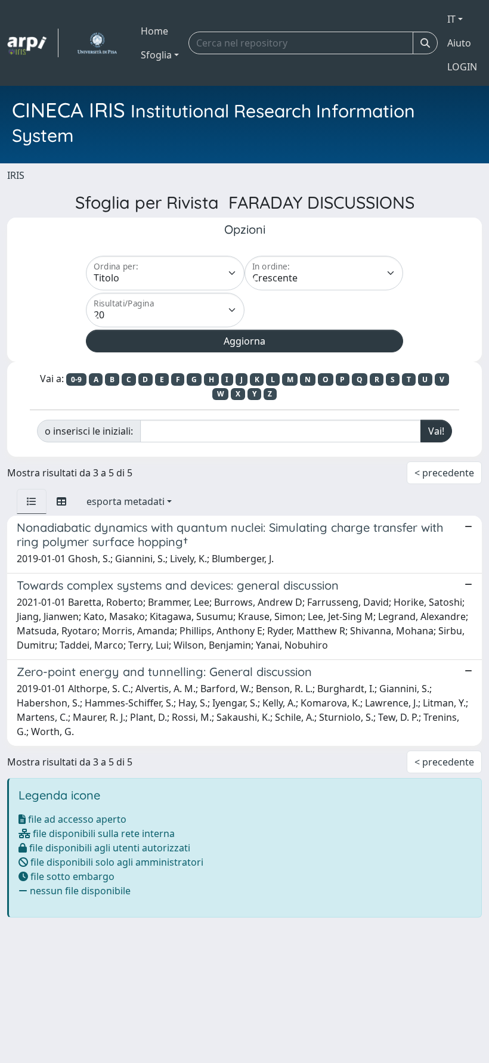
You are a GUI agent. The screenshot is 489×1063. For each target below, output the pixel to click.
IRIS (15, 175)
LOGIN (462, 66)
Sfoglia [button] (156, 54)
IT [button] (451, 19)
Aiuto (459, 42)
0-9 (76, 379)
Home (154, 31)
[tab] (32, 501)
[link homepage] (32, 43)
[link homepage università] (97, 43)
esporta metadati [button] (125, 501)
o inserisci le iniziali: (89, 431)
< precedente (444, 472)
